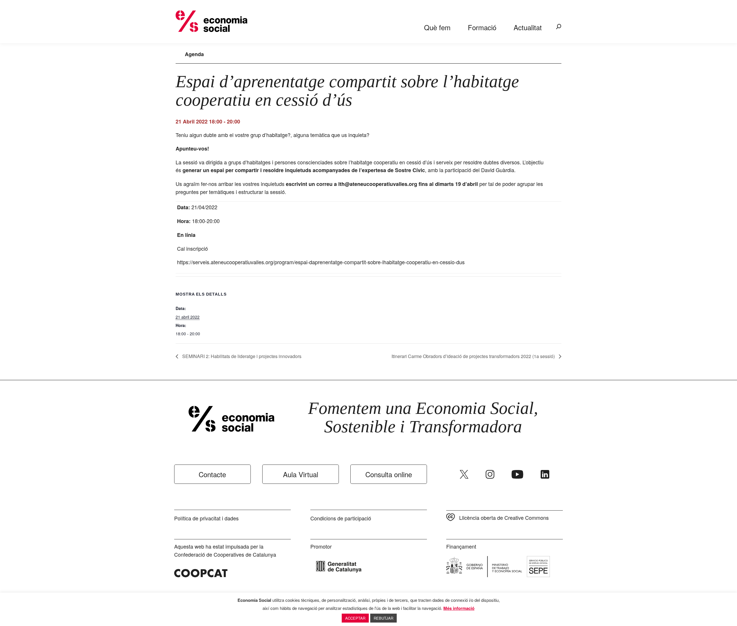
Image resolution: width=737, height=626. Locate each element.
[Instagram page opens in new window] (490, 474)
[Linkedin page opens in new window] (545, 474)
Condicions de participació (340, 518)
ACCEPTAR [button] (355, 618)
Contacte (212, 474)
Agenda (194, 54)
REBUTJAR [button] (383, 618)
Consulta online (388, 474)
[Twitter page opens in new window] (464, 474)
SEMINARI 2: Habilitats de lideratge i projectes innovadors (241, 356)
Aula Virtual (300, 474)
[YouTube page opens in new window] (517, 474)
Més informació (458, 608)
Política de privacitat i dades (206, 518)
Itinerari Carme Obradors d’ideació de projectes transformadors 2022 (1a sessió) (474, 356)
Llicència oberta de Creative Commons (504, 517)
